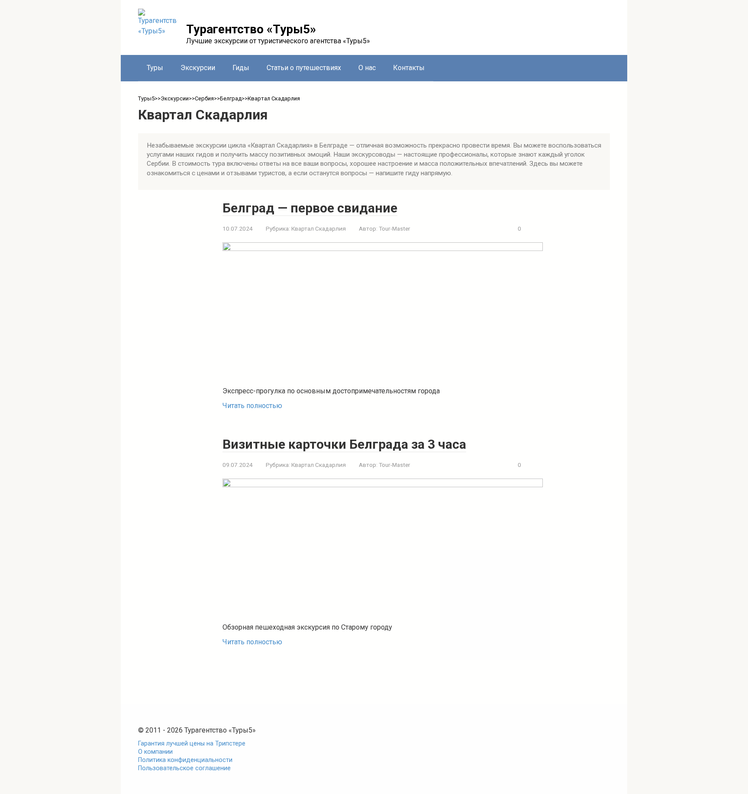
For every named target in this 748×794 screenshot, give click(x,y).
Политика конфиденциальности (185, 760)
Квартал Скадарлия (318, 228)
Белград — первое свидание (309, 207)
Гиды (240, 68)
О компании (155, 751)
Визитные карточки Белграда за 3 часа (344, 444)
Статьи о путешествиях (304, 68)
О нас (367, 68)
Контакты (409, 68)
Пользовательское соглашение (184, 768)
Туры (155, 68)
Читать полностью (252, 406)
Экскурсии (198, 68)
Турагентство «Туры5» (251, 29)
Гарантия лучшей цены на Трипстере (191, 743)
